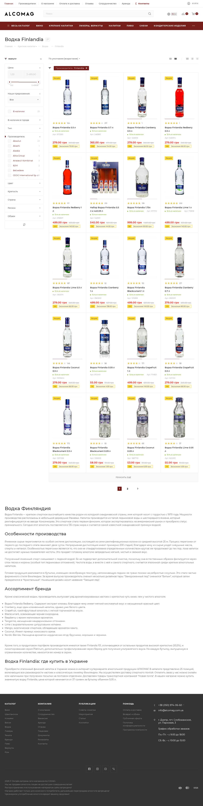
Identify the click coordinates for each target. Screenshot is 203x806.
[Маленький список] (170, 58)
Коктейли (84, 722)
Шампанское (11, 714)
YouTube (105, 768)
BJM (15, 165)
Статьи (82, 718)
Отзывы (42, 727)
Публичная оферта (132, 718)
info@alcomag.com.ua (170, 710)
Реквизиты (43, 739)
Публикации (87, 704)
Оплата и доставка (132, 710)
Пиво (7, 744)
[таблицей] (197, 58)
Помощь (128, 704)
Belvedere (18, 170)
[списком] (192, 58)
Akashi (16, 146)
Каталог (10, 704)
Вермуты (9, 748)
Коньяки (9, 718)
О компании (44, 710)
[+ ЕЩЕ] (193, 26)
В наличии (19, 111)
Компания (45, 704)
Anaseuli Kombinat (23, 160)
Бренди (9, 739)
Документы (44, 735)
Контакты (43, 744)
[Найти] (150, 13)
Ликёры (9, 731)
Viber (113, 768)
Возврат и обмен (131, 714)
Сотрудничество (46, 714)
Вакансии (43, 718)
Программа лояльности (135, 730)
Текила (8, 735)
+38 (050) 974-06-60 (170, 705)
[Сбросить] (24, 225)
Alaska (16, 151)
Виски (8, 722)
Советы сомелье (87, 710)
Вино (7, 710)
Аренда (42, 722)
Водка (8, 727)
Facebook (89, 768)
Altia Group (19, 156)
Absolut (17, 141)
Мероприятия (86, 714)
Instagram (97, 768)
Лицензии (43, 731)
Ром (7, 752)
